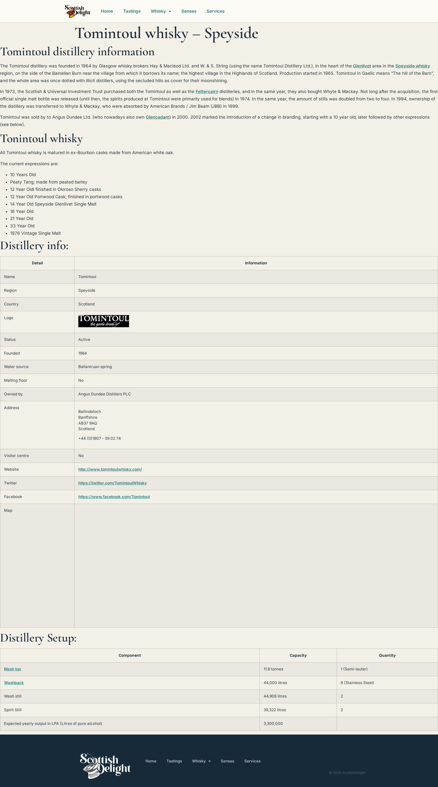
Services (216, 11)
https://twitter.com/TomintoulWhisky (112, 483)
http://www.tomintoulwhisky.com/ (110, 469)
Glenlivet (362, 65)
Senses (188, 11)
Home (107, 11)
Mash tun (12, 669)
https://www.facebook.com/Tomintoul (114, 496)
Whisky (158, 11)
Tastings (132, 11)
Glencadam (157, 117)
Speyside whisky (412, 65)
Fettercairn (207, 91)
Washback (14, 682)
